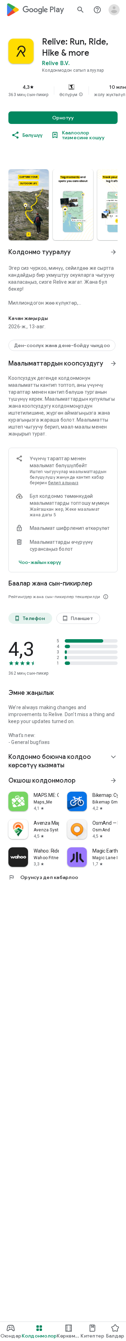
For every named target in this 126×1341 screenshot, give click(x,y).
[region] (63, 90)
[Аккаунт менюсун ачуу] (114, 9)
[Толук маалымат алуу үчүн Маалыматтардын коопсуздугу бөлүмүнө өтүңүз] (113, 363)
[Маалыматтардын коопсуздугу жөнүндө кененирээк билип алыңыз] (40, 562)
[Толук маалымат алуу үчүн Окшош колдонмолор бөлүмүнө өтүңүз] (113, 780)
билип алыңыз (63, 482)
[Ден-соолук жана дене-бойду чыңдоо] (61, 345)
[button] (81, 94)
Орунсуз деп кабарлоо (43, 877)
